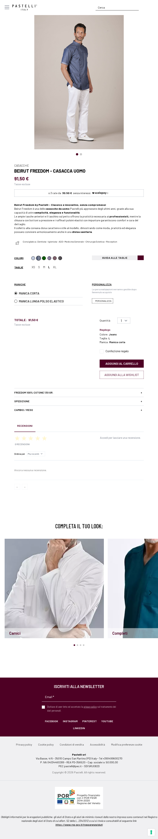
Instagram (70, 721)
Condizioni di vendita (72, 744)
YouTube (107, 721)
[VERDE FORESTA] (44, 258)
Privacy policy (24, 744)
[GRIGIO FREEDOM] (60, 258)
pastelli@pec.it (73, 766)
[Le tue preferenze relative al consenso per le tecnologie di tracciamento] (151, 832)
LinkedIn (79, 728)
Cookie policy (46, 744)
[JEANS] (38, 258)
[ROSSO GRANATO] (54, 258)
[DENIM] (33, 258)
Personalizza (103, 300)
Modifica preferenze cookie (126, 744)
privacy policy (90, 706)
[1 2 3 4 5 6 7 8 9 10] (123, 320)
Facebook (51, 721)
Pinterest (89, 721)
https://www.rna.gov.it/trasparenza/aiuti (79, 824)
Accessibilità (97, 744)
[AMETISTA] (49, 258)
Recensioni (25, 425)
